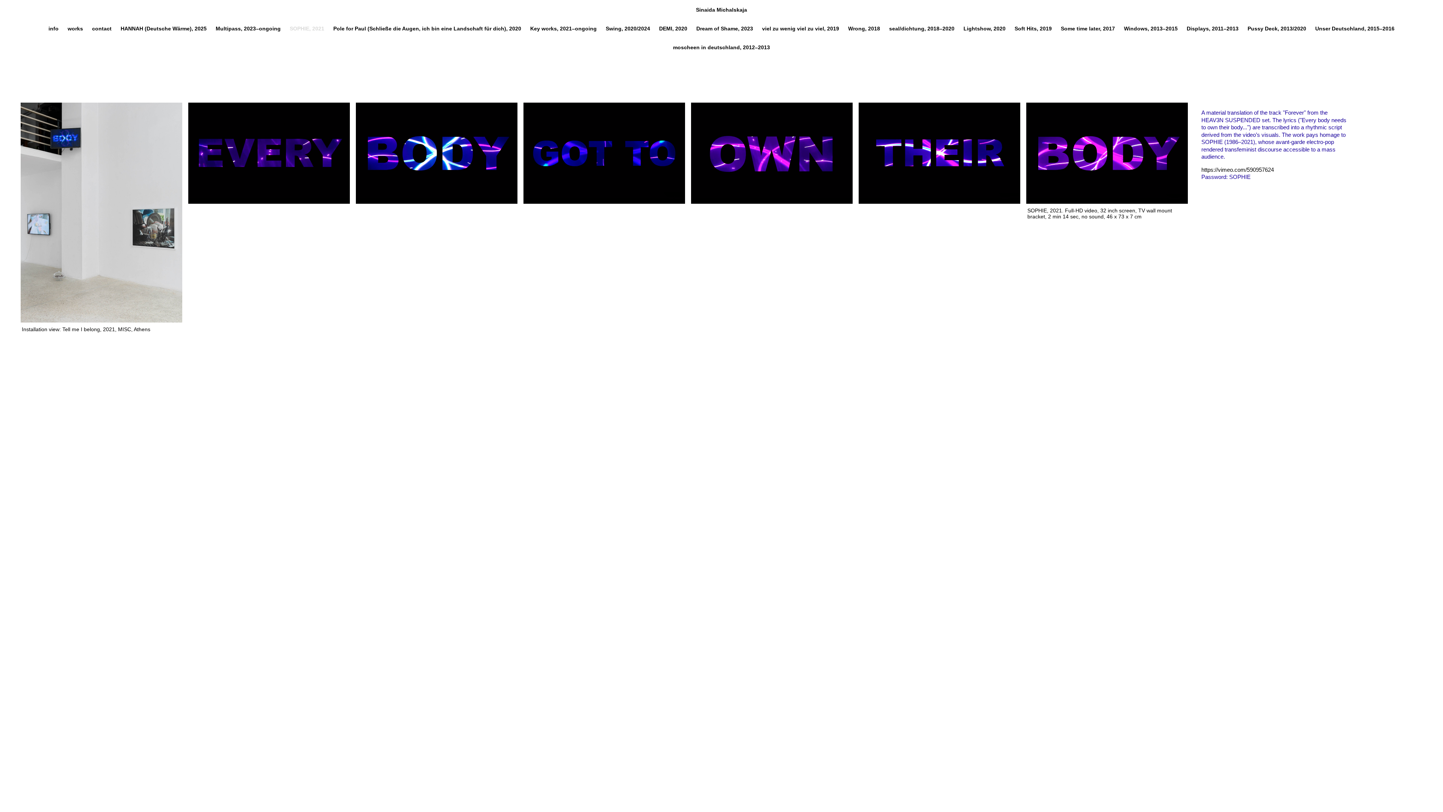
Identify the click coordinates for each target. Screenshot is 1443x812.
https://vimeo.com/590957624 (1237, 170)
